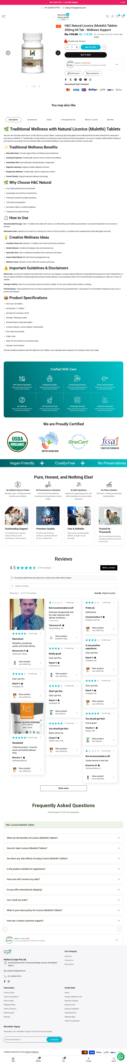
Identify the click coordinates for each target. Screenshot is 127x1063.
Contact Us (69, 960)
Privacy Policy (9, 993)
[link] (17, 442)
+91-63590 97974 (52, 8)
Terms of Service (10, 1009)
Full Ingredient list (68, 120)
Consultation (94, 73)
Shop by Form (70, 1005)
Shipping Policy (9, 1005)
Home (67, 993)
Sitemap (7, 1017)
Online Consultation (72, 1021)
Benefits (110, 120)
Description (13, 120)
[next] (58, 52)
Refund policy (9, 1013)
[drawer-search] (107, 16)
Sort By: (98, 593)
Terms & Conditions (11, 997)
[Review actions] (40, 633)
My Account (69, 964)
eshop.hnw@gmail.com (75, 8)
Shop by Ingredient (72, 1009)
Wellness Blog (70, 1017)
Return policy (9, 1001)
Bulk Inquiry (74, 73)
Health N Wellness (32, 1052)
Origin (49, 120)
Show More (53, 621)
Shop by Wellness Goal (73, 997)
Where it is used (91, 120)
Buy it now (86, 55)
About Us (68, 956)
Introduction (32, 120)
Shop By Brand (70, 1013)
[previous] (8, 52)
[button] (104, 47)
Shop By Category (71, 1001)
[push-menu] (4, 16)
